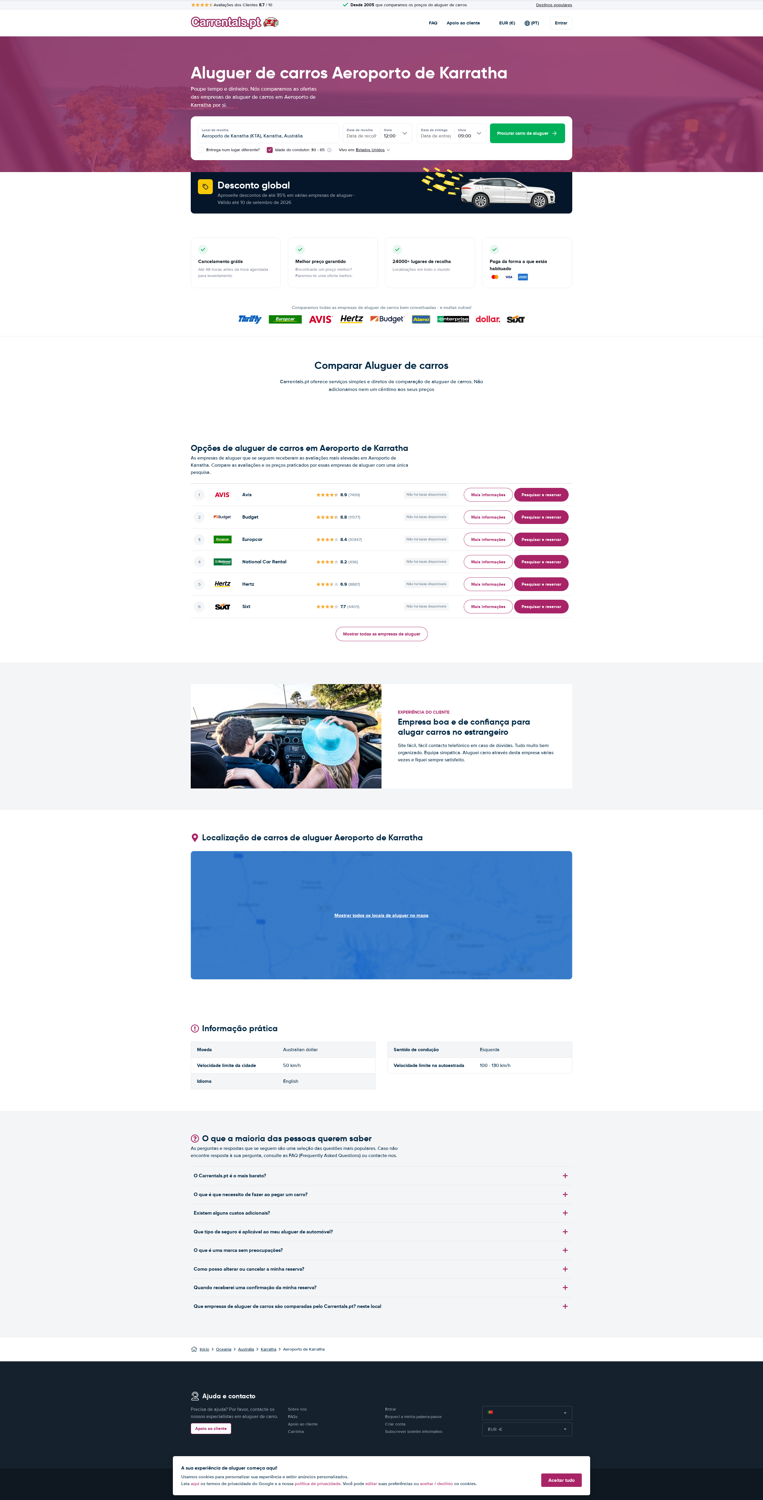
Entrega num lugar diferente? (232, 149)
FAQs (293, 1416)
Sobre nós (297, 1409)
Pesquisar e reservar (541, 495)
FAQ (433, 23)
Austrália (246, 1349)
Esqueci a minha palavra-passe (413, 1416)
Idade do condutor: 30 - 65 (300, 149)
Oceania (223, 1349)
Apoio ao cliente (463, 23)
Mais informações (488, 495)
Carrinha (296, 1431)
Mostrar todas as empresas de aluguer (381, 634)
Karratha (268, 1349)
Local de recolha (215, 130)
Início (204, 1349)
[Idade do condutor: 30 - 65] (270, 150)
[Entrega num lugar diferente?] (201, 150)
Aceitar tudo (561, 1480)
